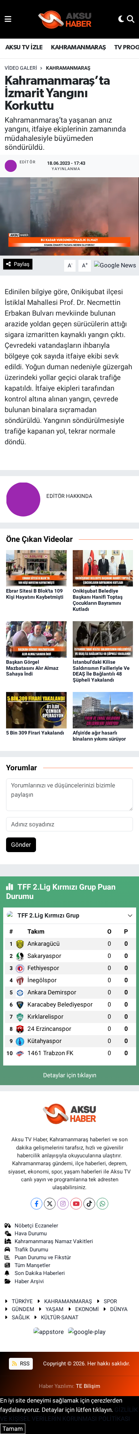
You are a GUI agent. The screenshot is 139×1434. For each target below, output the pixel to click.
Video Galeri (21, 68)
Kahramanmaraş (68, 68)
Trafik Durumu (31, 1249)
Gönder (21, 844)
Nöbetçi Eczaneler (36, 1225)
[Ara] (130, 19)
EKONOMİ (87, 1309)
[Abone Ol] (115, 265)
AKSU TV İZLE (24, 47)
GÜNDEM (23, 1309)
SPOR (110, 1301)
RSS (24, 1363)
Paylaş (22, 264)
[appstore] (49, 1333)
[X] (50, 1204)
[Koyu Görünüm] (121, 19)
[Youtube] (76, 1204)
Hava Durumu (31, 1233)
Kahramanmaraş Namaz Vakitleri (54, 1241)
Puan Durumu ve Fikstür (43, 1257)
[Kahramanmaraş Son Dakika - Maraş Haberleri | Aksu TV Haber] (65, 19)
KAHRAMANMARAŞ (78, 47)
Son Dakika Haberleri (40, 1273)
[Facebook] (36, 1204)
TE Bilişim (88, 1386)
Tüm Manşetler (32, 1265)
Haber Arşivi (29, 1281)
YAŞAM (54, 1309)
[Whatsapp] (102, 1204)
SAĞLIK (21, 1317)
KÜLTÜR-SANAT (59, 1317)
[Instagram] (63, 1204)
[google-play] (87, 1333)
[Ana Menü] (8, 19)
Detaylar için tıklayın (69, 1075)
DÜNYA (119, 1309)
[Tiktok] (89, 1204)
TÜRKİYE (22, 1301)
